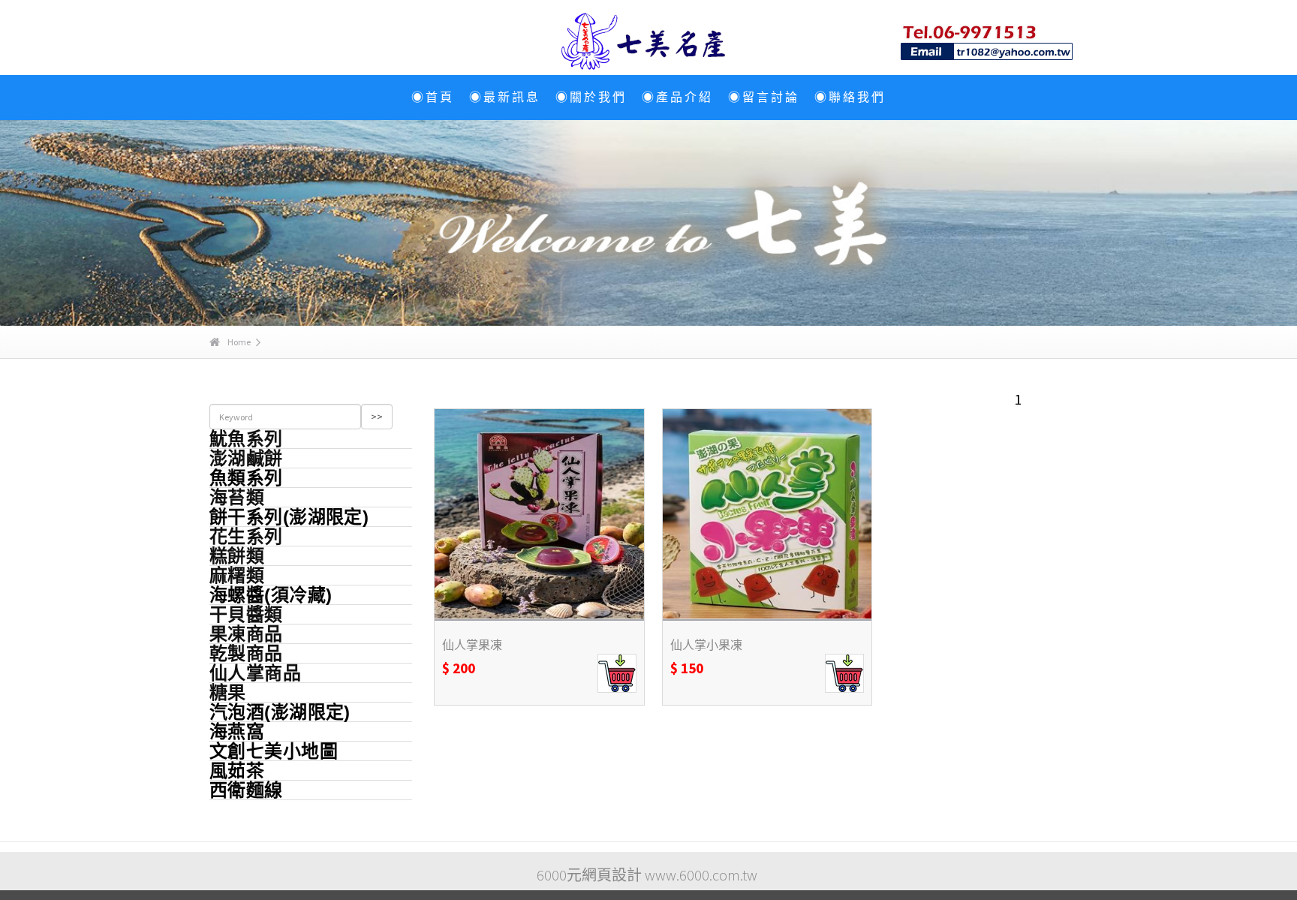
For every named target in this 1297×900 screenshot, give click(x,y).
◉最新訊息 (504, 97)
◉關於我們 (591, 97)
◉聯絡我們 (850, 97)
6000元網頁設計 (589, 874)
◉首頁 (432, 97)
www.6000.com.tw (701, 874)
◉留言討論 (763, 97)
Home (239, 342)
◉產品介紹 (677, 97)
